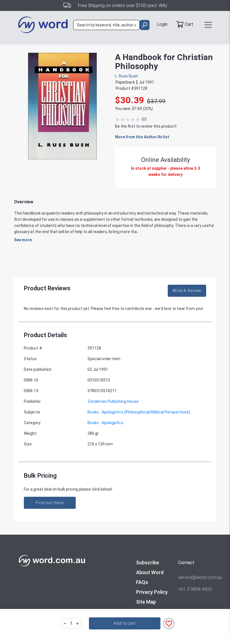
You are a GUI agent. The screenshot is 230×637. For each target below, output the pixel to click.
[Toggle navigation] (208, 25)
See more (23, 240)
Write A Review (187, 290)
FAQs (142, 582)
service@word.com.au (195, 577)
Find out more (50, 502)
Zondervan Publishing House (113, 401)
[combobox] (106, 25)
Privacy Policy (152, 592)
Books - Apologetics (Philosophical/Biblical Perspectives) (139, 412)
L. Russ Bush (126, 76)
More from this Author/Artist (142, 137)
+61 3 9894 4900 (195, 589)
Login (162, 24)
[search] (145, 25)
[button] (64, 623)
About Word (150, 572)
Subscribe (147, 562)
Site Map (146, 602)
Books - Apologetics (105, 422)
